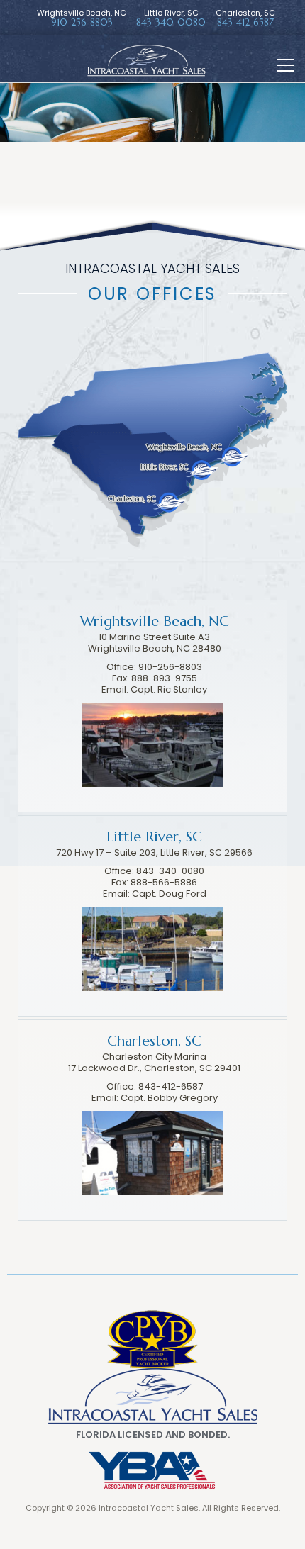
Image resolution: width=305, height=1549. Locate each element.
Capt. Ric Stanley (169, 689)
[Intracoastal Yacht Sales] (152, 1395)
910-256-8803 (82, 23)
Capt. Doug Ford (169, 893)
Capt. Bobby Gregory (169, 1098)
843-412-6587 (245, 23)
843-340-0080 (171, 23)
